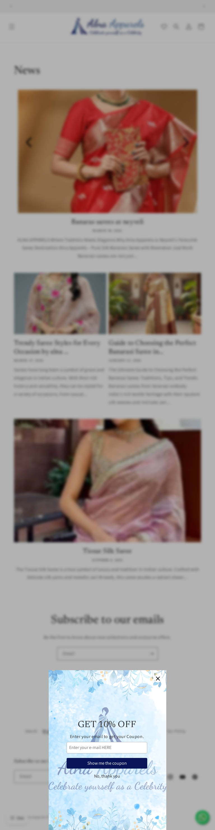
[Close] (158, 679)
